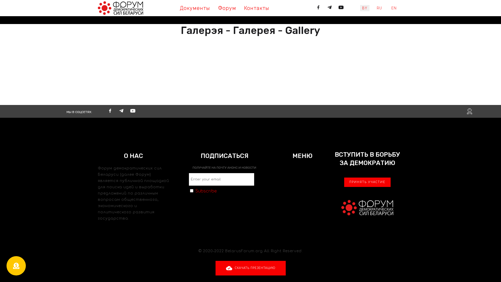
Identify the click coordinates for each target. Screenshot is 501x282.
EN (394, 8)
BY (364, 8)
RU (379, 8)
